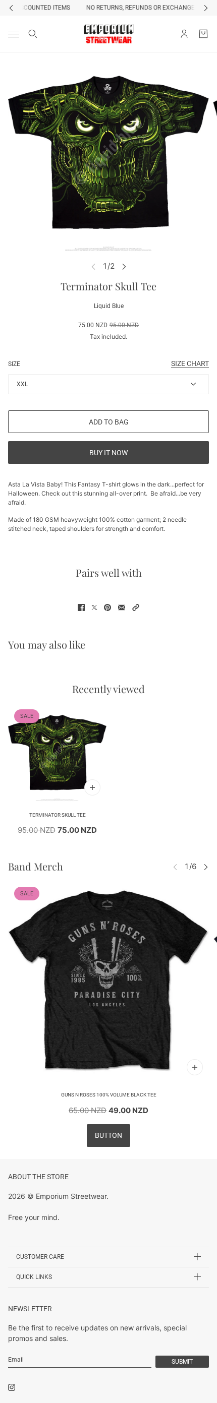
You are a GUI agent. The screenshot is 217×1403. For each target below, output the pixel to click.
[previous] (11, 8)
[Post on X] (94, 607)
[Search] (32, 33)
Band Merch (35, 866)
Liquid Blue (109, 306)
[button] (135, 607)
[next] (206, 8)
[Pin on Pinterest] (107, 607)
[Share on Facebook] (81, 607)
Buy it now (108, 453)
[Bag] (203, 33)
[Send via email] (121, 607)
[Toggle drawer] (13, 33)
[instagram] (11, 1387)
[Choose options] (92, 787)
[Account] (184, 33)
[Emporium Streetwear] (108, 34)
